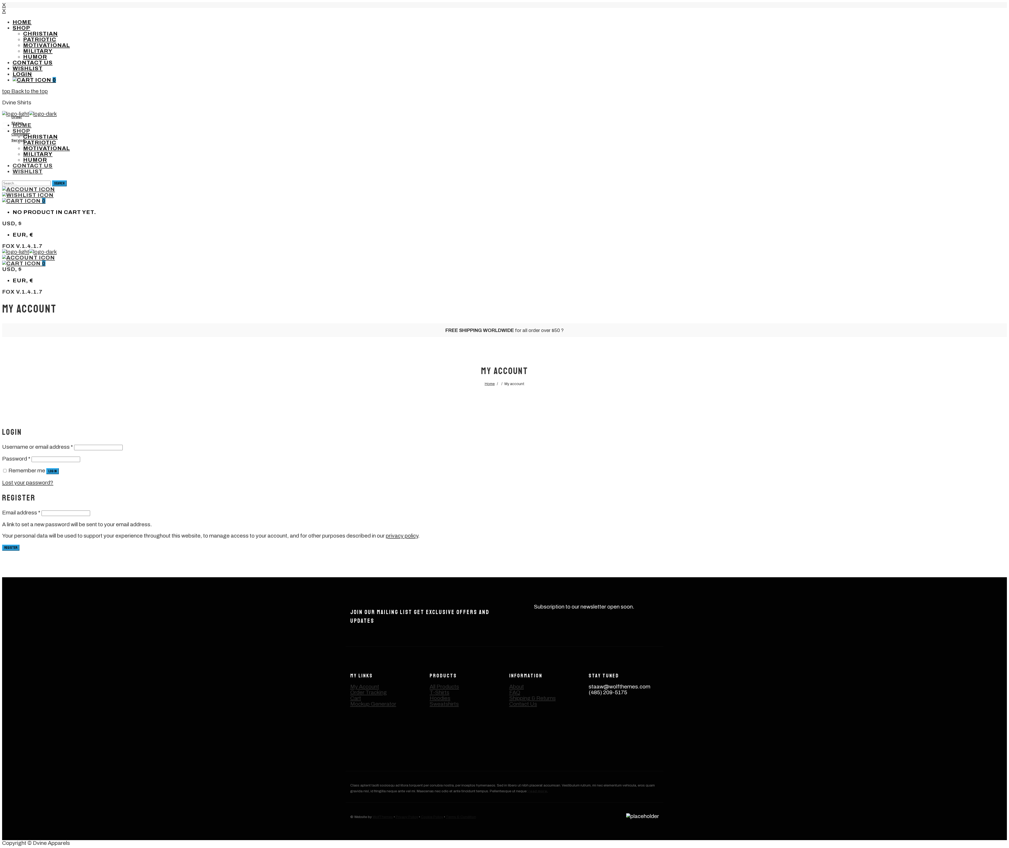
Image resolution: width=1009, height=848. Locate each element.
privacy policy (402, 536)
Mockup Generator (373, 704)
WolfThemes (383, 817)
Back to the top (29, 91)
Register (10, 547)
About (516, 686)
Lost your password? (27, 483)
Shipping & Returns (532, 698)
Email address (21, 512)
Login (22, 74)
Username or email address (37, 447)
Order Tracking (368, 692)
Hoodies (440, 698)
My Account (364, 686)
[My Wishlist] (28, 195)
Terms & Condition (461, 817)
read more (537, 791)
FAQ (514, 692)
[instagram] (597, 715)
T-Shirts (439, 692)
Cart (355, 698)
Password (16, 459)
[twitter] (644, 715)
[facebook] (620, 715)
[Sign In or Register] (28, 189)
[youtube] (597, 738)
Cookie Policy (432, 817)
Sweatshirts (444, 704)
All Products (444, 686)
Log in (52, 471)
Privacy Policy (407, 817)
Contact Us (523, 704)
